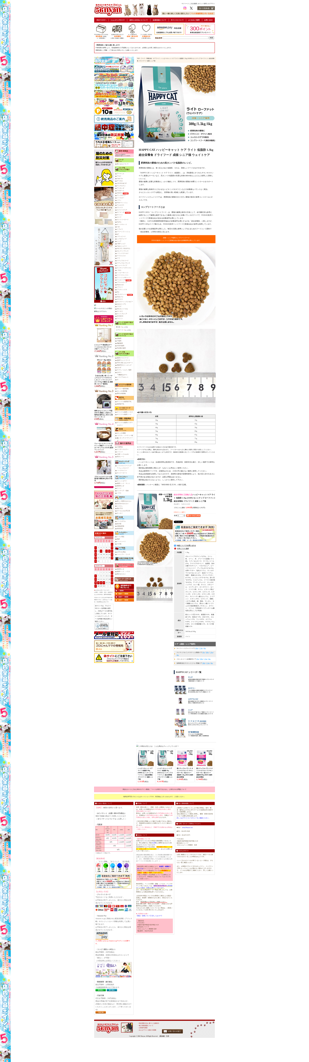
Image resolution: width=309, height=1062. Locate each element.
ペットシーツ (121, 541)
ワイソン (120, 318)
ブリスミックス (122, 289)
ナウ (118, 258)
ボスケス (120, 299)
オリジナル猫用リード (124, 414)
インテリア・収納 (123, 490)
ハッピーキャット (123, 272)
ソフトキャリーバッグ (124, 465)
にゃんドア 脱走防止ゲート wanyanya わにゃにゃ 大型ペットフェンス (103, 347)
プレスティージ (122, 294)
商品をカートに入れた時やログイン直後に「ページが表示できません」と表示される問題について (154, 789)
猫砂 (118, 539)
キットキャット (122, 224)
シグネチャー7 (121, 239)
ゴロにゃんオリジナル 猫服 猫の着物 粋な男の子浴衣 (103, 479)
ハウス (119, 493)
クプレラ (120, 229)
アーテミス (120, 174)
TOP (138, 58)
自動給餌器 (120, 526)
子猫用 (119, 341)
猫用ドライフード (123, 358)
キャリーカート (122, 473)
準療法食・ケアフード (153, 58)
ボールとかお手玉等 (123, 511)
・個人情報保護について (145, 1025)
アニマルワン (121, 186)
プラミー (120, 287)
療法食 (118, 327)
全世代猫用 (120, 346)
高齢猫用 (120, 343)
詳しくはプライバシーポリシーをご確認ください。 (193, 818)
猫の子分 (120, 508)
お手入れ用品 (121, 552)
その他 (119, 544)
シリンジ (120, 452)
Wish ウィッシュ (122, 202)
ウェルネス (120, 205)
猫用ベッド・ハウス (123, 571)
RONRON (120, 316)
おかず (119, 367)
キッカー (120, 513)
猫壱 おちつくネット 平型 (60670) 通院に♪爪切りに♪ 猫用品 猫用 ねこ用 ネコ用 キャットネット (103, 414)
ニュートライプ (122, 265)
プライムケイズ (122, 282)
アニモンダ (120, 188)
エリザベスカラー (123, 449)
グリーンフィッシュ (123, 231)
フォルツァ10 (121, 280)
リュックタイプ (123, 468)
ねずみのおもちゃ (123, 503)
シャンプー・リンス (123, 554)
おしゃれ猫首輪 (122, 391)
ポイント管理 (202, 3)
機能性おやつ (122, 375)
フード (143, 58)
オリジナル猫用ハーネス (125, 412)
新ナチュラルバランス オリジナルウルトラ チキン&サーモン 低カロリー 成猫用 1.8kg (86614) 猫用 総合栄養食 (185, 773)
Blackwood (120, 285)
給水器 (119, 524)
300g (196, 648)
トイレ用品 (120, 536)
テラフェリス (121, 256)
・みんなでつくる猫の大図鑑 (146, 1030)
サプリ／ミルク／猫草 (124, 370)
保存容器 (120, 528)
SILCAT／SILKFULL (123, 248)
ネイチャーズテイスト (124, 268)
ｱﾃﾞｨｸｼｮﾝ (120, 181)
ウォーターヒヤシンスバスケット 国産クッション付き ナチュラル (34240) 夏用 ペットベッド (103, 447)
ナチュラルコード (123, 260)
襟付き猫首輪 (121, 393)
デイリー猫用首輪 (123, 388)
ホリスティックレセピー (125, 301)
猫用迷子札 (120, 404)
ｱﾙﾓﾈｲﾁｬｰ (120, 193)
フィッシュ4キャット (124, 277)
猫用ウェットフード (123, 360)
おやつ (119, 372)
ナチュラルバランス (123, 263)
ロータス (120, 311)
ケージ (119, 488)
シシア (119, 241)
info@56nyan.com (187, 827)
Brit (118, 292)
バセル (119, 270)
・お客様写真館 (142, 1028)
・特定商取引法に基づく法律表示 (148, 1023)
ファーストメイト (123, 275)
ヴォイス (120, 207)
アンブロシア (121, 195)
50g (204, 652)
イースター (120, 198)
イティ (119, 200)
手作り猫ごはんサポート (125, 363)
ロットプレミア (122, 314)
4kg (205, 648)
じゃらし (120, 506)
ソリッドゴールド (123, 253)
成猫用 (119, 338)
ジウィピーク (121, 236)
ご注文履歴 (193, 3)
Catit (118, 227)
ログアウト (211, 3)
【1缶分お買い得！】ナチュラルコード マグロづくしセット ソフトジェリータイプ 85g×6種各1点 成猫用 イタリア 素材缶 (103, 380)
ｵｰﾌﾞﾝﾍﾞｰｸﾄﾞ (121, 212)
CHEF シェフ (121, 244)
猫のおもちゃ (121, 574)
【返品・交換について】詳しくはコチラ (149, 916)
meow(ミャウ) (121, 304)
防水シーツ (120, 456)
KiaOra (119, 222)
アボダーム (120, 190)
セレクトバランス (123, 251)
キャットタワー (122, 481)
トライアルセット (123, 377)
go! (118, 234)
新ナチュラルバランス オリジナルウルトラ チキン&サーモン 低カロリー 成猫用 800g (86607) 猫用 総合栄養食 (204, 773)
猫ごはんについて (123, 164)
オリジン (120, 215)
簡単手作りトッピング (124, 365)
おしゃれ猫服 (121, 433)
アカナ (119, 176)
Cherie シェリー (122, 246)
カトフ (119, 217)
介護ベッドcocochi (123, 454)
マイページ (185, 3)
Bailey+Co (120, 297)
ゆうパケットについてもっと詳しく (111, 819)
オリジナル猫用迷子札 (124, 401)
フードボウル (121, 521)
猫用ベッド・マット (123, 483)
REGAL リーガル (122, 309)
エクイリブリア (122, 210)
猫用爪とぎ (120, 486)
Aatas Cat (120, 178)
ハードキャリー (122, 470)
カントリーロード (123, 219)
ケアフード (119, 330)
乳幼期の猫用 (121, 348)
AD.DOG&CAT (122, 183)
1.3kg (201, 648)
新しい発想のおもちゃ (124, 501)
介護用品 (120, 447)
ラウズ (119, 306)
